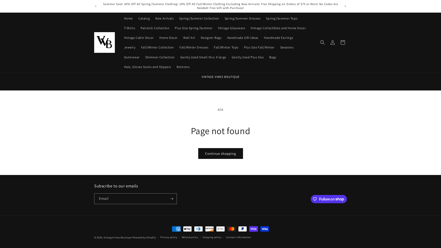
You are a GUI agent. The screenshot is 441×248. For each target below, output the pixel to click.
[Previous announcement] (96, 6)
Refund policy (190, 237)
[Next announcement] (345, 6)
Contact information (238, 237)
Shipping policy (212, 237)
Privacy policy (168, 237)
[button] (322, 42)
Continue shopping (220, 153)
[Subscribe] (172, 198)
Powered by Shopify (144, 237)
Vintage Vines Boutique (118, 237)
